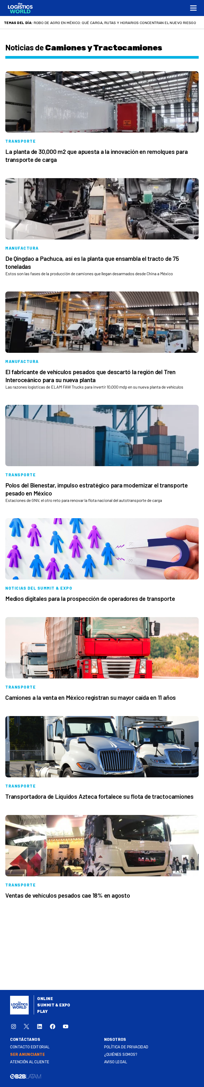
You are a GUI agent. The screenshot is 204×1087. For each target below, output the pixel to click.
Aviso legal (115, 1062)
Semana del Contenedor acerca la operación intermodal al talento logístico (111, 23)
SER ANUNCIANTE (27, 1054)
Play (42, 1011)
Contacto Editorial (29, 1047)
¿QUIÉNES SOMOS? (121, 1054)
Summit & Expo (53, 1005)
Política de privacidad (126, 1047)
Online (45, 999)
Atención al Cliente (29, 1062)
